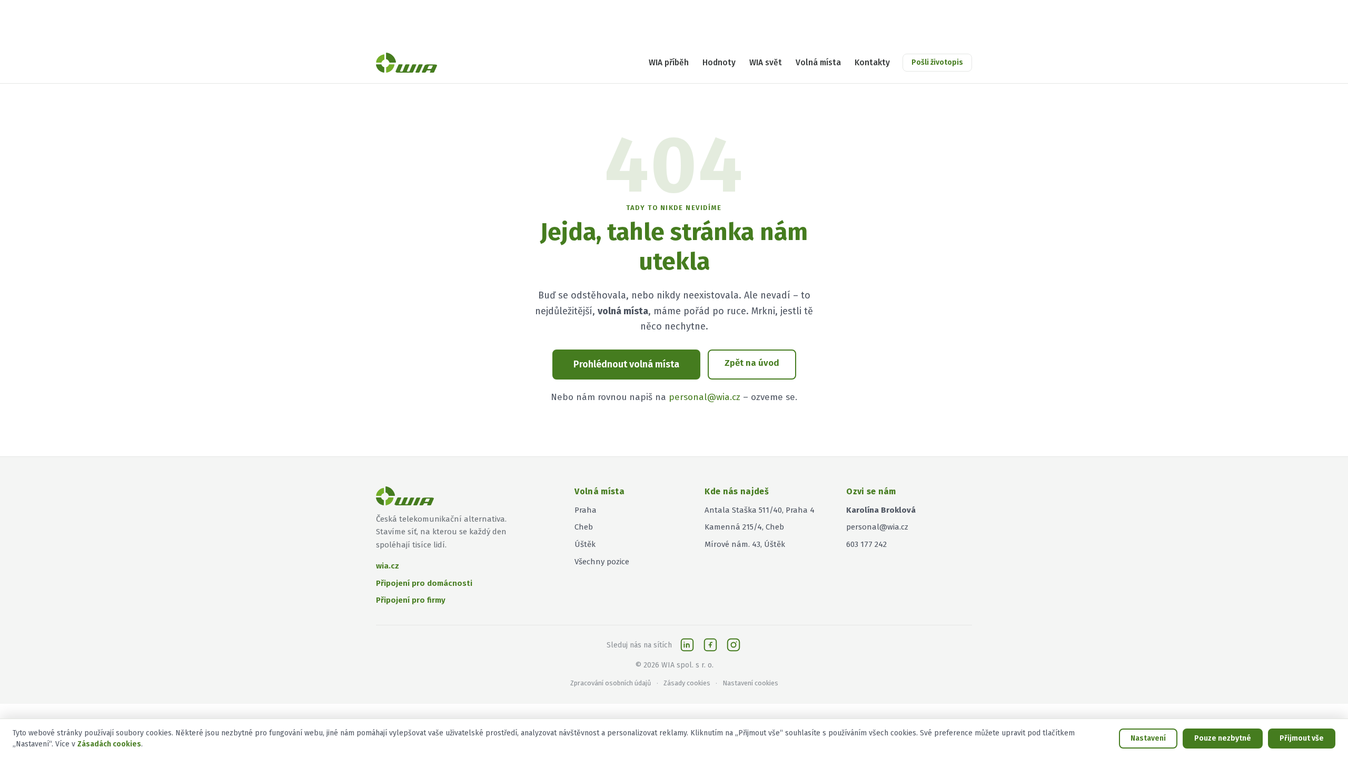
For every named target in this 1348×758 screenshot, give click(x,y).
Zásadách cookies (109, 744)
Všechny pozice (601, 561)
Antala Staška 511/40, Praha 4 (760, 510)
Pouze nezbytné (1222, 738)
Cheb (583, 527)
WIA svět (765, 62)
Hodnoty (719, 62)
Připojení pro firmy (410, 600)
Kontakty (872, 62)
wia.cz (387, 566)
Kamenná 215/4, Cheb (744, 527)
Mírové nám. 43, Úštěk (745, 544)
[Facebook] (710, 645)
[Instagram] (733, 645)
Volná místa (818, 62)
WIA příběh (669, 62)
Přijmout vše (1302, 738)
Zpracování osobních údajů (610, 683)
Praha (585, 510)
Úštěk (585, 544)
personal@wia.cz (704, 397)
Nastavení (1148, 738)
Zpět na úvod (752, 362)
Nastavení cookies (750, 683)
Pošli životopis (937, 62)
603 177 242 (866, 544)
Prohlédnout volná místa (626, 364)
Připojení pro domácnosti (424, 583)
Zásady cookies (686, 683)
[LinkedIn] (687, 645)
